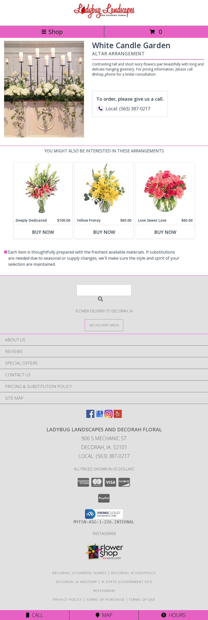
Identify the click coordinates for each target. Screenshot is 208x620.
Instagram (104, 533)
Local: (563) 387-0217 (104, 456)
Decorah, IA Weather (76, 581)
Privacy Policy (67, 599)
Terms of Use (142, 599)
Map (105, 615)
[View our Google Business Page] (99, 416)
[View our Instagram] (109, 416)
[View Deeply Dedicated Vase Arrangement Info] (43, 189)
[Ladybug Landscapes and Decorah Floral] (104, 18)
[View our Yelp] (118, 416)
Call (36, 615)
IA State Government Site (126, 581)
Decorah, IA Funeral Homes (79, 573)
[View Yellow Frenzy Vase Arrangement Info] (104, 189)
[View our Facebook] (90, 416)
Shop (55, 31)
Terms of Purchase (105, 599)
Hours (176, 615)
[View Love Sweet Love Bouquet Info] (165, 189)
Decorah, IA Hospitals (133, 573)
